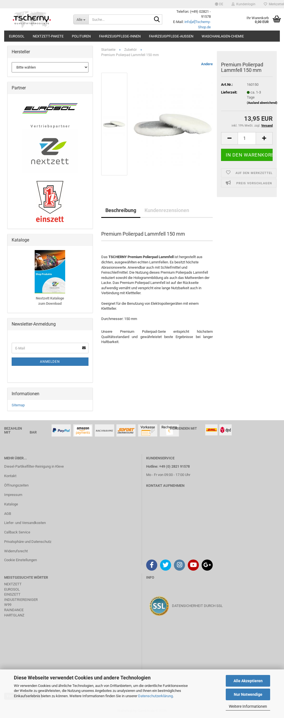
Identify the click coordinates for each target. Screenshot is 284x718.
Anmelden (50, 362)
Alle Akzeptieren (248, 681)
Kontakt (10, 476)
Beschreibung (120, 210)
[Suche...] (157, 20)
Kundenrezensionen (166, 210)
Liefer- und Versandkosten (25, 523)
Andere (207, 64)
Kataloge (11, 504)
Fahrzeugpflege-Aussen (171, 36)
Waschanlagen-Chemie (223, 36)
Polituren (81, 36)
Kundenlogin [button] (245, 4)
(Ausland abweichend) (262, 103)
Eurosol (16, 36)
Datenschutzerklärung (155, 696)
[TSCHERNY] (32, 19)
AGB (7, 514)
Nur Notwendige (248, 694)
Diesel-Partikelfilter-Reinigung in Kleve (34, 466)
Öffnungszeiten (16, 485)
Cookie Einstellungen (20, 560)
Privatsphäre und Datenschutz (27, 542)
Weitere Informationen (248, 706)
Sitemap (18, 405)
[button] (219, 4)
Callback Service (17, 532)
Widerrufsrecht (16, 551)
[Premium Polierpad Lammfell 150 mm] (173, 124)
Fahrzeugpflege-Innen (120, 36)
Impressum (13, 495)
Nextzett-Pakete (48, 36)
